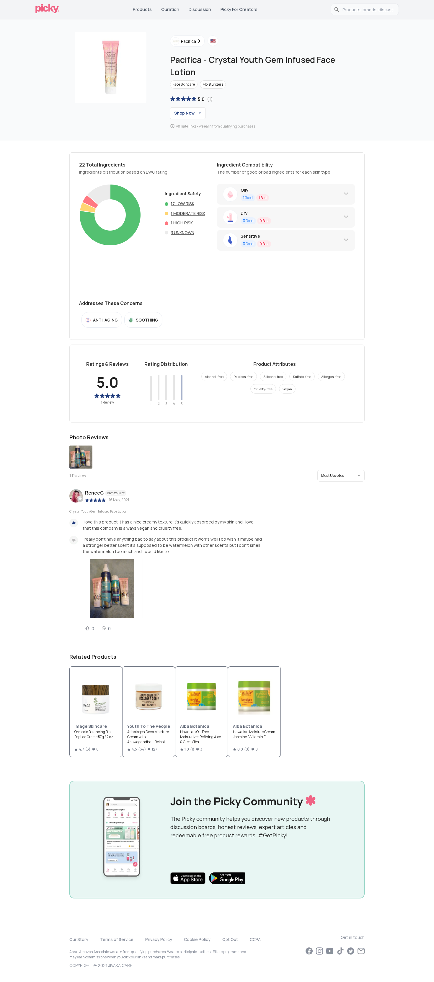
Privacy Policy (158, 939)
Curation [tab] (170, 9)
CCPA (255, 939)
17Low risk (182, 203)
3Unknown (182, 232)
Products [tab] (142, 9)
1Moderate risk (188, 213)
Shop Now (184, 113)
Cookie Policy (197, 939)
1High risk (182, 223)
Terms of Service (116, 939)
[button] (341, 475)
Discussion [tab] (200, 9)
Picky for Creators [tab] (239, 9)
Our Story (78, 939)
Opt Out (230, 939)
